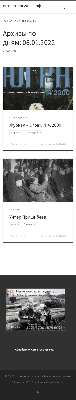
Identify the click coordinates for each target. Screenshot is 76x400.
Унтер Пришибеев (27, 217)
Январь (26, 21)
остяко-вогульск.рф (28, 376)
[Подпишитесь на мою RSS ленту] (38, 392)
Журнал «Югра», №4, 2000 (35, 125)
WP (27, 382)
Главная (7, 21)
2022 (17, 21)
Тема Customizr (56, 382)
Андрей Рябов (18, 144)
